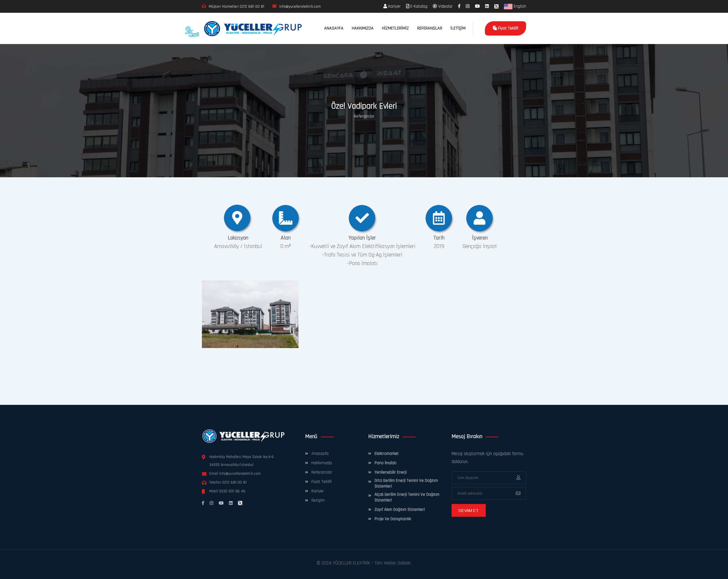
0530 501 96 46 (232, 491)
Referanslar (364, 116)
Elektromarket (387, 453)
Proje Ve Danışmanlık (393, 519)
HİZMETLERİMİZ (395, 28)
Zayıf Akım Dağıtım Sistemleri (400, 509)
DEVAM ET (469, 510)
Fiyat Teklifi (507, 28)
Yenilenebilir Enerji (391, 472)
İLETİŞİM (458, 28)
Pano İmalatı (385, 463)
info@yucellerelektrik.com (240, 473)
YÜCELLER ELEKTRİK (351, 563)
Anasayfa (319, 454)
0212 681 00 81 (252, 6)
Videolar (445, 6)
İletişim (318, 500)
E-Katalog (418, 6)
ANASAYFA (334, 28)
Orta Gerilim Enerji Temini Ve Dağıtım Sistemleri (406, 483)
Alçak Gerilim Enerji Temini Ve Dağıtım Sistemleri (407, 497)
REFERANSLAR (429, 28)
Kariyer (394, 6)
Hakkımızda (321, 463)
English (519, 6)
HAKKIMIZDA (363, 28)
